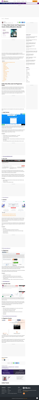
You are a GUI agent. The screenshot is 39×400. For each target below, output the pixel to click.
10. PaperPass (5, 72)
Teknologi (27, 77)
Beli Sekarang (35, 1)
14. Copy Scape (5, 76)
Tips (16, 3)
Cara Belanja (19, 3)
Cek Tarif (15, 1)
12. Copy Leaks (5, 74)
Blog (25, 1)
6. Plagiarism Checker (6, 68)
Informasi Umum (10, 3)
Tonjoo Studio (25, 398)
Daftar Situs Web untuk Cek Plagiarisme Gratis (8, 62)
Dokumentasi (18, 1)
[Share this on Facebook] (22, 22)
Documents (9, 390)
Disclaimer (3, 393)
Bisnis (6, 3)
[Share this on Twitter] (21, 22)
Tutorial (14, 3)
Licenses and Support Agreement (12, 393)
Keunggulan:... (4, 358)
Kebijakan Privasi (4, 390)
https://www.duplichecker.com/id (7, 156)
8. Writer (4, 70)
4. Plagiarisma (5, 66)
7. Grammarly (5, 69)
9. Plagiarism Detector (6, 71)
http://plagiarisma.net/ (6, 281)
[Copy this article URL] (17, 22)
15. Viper (4, 77)
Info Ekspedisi (3, 3)
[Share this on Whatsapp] (19, 22)
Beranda (3, 18)
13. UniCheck (4, 75)
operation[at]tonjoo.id (25, 391)
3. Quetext (4, 65)
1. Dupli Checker (5, 63)
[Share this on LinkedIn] (24, 22)
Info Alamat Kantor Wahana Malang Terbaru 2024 (9, 215)
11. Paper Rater (5, 73)
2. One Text (4, 64)
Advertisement (28, 69)
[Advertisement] (19, 11)
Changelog (22, 1)
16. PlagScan (5, 78)
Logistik (23, 3)
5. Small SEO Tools (5, 67)
